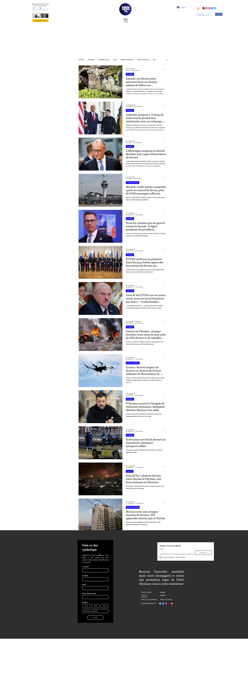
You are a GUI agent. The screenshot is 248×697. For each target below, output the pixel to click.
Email (162, 549)
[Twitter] (215, 8)
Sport (115, 59)
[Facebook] (212, 8)
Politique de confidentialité (149, 599)
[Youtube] (207, 8)
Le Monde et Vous (103, 59)
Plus (154, 59)
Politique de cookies (166, 599)
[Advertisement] (58, 668)
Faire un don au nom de (89, 593)
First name (86, 567)
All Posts (81, 59)
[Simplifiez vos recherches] (218, 14)
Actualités (91, 59)
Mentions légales (146, 592)
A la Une (129, 471)
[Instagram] (209, 8)
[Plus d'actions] (165, 69)
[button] (198, 7)
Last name (85, 575)
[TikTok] (204, 8)
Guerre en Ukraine (143, 59)
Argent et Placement (127, 59)
